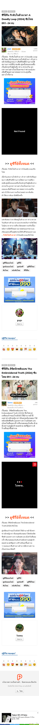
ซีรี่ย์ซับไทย (11, 11)
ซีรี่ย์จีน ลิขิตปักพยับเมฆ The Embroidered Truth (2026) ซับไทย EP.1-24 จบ (19, 372)
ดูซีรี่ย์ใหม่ (30, 267)
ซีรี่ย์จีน (4, 11)
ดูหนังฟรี (20, 267)
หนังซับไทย (16, 270)
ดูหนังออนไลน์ (8, 267)
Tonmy (10, 402)
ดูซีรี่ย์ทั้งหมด (19, 163)
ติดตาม (19, 324)
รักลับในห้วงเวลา (9, 235)
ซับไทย (5, 270)
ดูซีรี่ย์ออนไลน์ (8, 263)
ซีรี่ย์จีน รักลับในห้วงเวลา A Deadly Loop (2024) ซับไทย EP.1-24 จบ (17, 19)
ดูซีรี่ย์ (19, 263)
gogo (9, 49)
